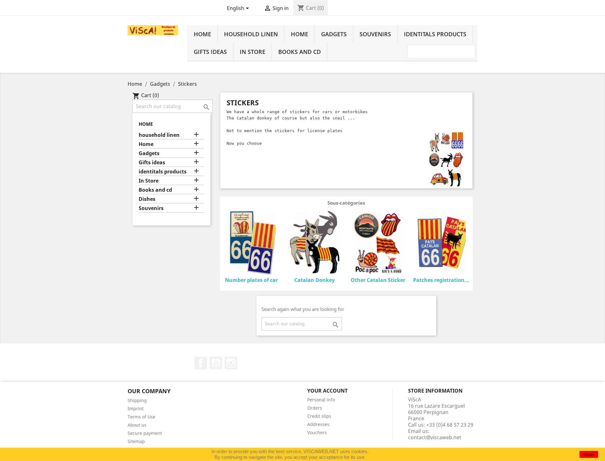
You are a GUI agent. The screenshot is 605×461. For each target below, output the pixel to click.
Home (202, 34)
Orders (314, 408)
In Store (252, 51)
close (589, 454)
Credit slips (319, 416)
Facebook (200, 363)
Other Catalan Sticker (378, 280)
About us (137, 425)
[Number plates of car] (251, 243)
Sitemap (136, 441)
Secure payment (145, 433)
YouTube (216, 363)
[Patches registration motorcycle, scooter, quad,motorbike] (441, 243)
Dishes (147, 199)
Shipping (137, 400)
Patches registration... (441, 280)
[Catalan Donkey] (314, 243)
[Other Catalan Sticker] (378, 243)
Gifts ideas (210, 51)
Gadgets (334, 34)
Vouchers (317, 432)
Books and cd (299, 51)
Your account (327, 390)
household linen (251, 34)
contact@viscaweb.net (434, 437)
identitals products (435, 34)
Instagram (231, 363)
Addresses (318, 424)
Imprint (136, 408)
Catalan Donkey (314, 280)
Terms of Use (141, 417)
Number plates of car (251, 280)
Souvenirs (375, 34)
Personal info (321, 400)
